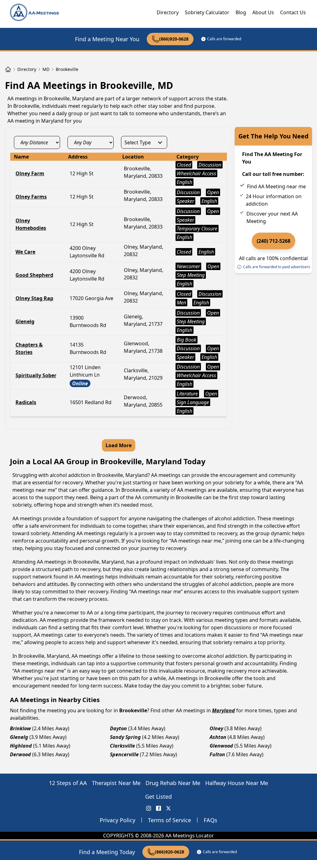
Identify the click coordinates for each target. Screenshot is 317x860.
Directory (168, 12)
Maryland (223, 710)
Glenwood (221, 745)
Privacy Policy (117, 820)
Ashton (218, 737)
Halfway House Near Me (236, 783)
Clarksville (122, 745)
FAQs (210, 820)
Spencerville (124, 754)
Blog (241, 12)
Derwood (20, 754)
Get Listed (158, 796)
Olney (216, 728)
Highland (21, 745)
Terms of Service (169, 820)
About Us (263, 12)
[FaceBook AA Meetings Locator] (158, 808)
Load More (119, 445)
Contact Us (293, 12)
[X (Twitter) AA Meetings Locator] (168, 808)
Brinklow (20, 728)
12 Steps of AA (68, 783)
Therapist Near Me (116, 783)
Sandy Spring (125, 737)
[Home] (8, 69)
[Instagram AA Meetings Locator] (148, 808)
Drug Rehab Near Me (172, 783)
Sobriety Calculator (207, 12)
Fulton (217, 754)
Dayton (118, 728)
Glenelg (19, 737)
